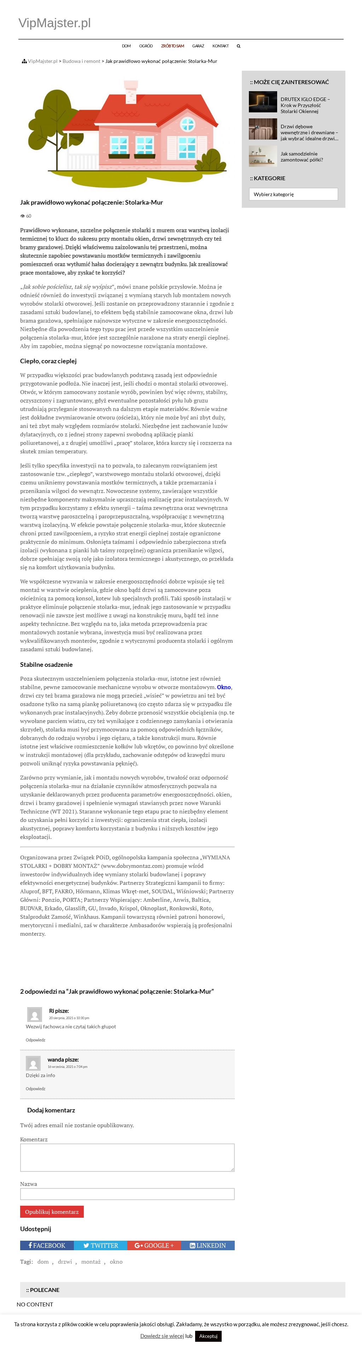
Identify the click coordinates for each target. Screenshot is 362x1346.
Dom (126, 45)
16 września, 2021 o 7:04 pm (67, 1067)
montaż (91, 1261)
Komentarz (34, 1139)
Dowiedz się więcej (162, 1336)
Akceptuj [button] (208, 1336)
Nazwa (28, 1184)
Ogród (146, 45)
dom (43, 1261)
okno (116, 1261)
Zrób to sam (172, 45)
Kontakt (220, 45)
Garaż (198, 45)
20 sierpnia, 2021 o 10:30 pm (69, 1018)
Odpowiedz (35, 1040)
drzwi (65, 1261)
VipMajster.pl (54, 23)
